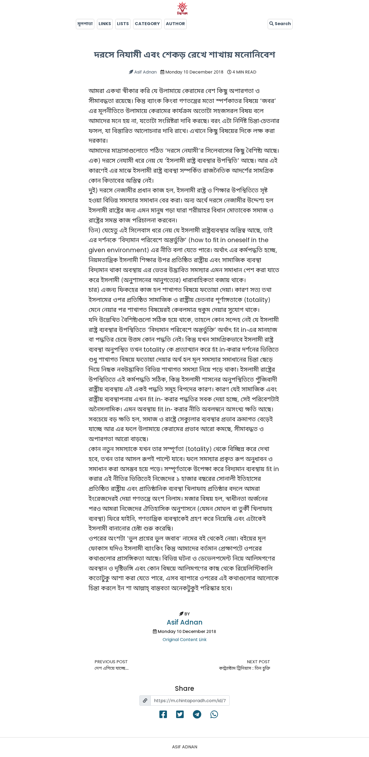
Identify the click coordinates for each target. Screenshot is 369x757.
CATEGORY (147, 24)
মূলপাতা (85, 24)
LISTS (123, 24)
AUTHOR (175, 24)
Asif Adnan (145, 72)
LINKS (105, 24)
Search (282, 24)
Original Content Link (185, 640)
